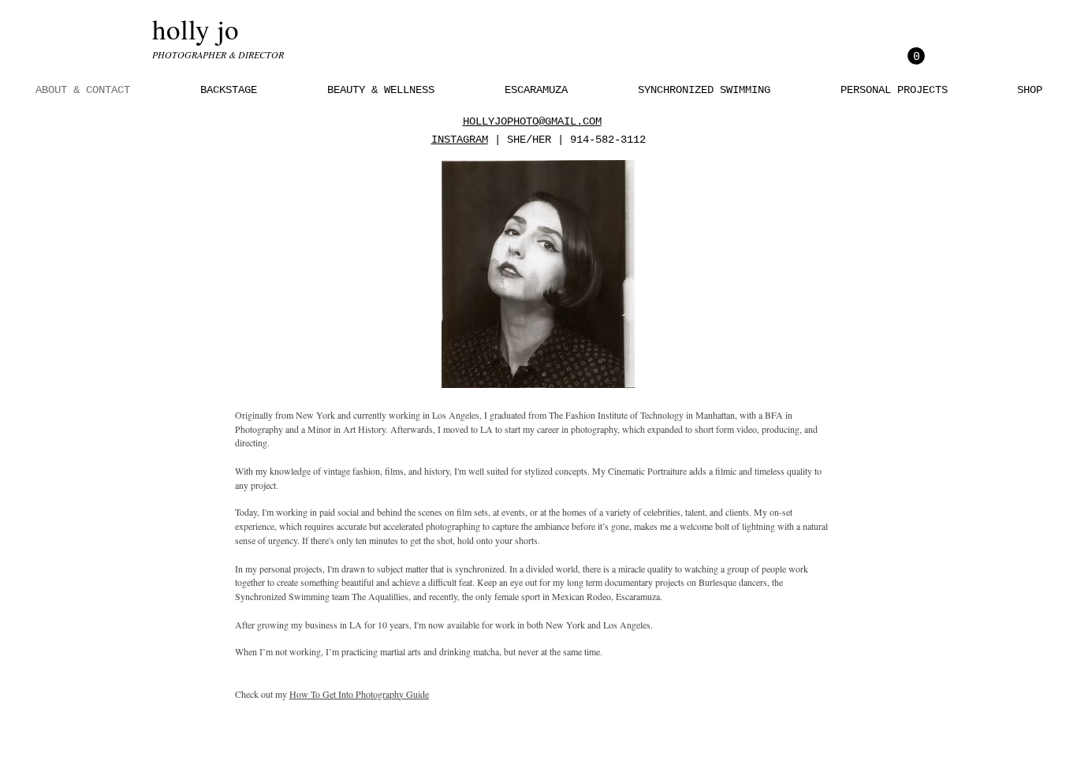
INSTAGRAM (459, 139)
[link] (916, 56)
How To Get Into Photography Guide (359, 694)
